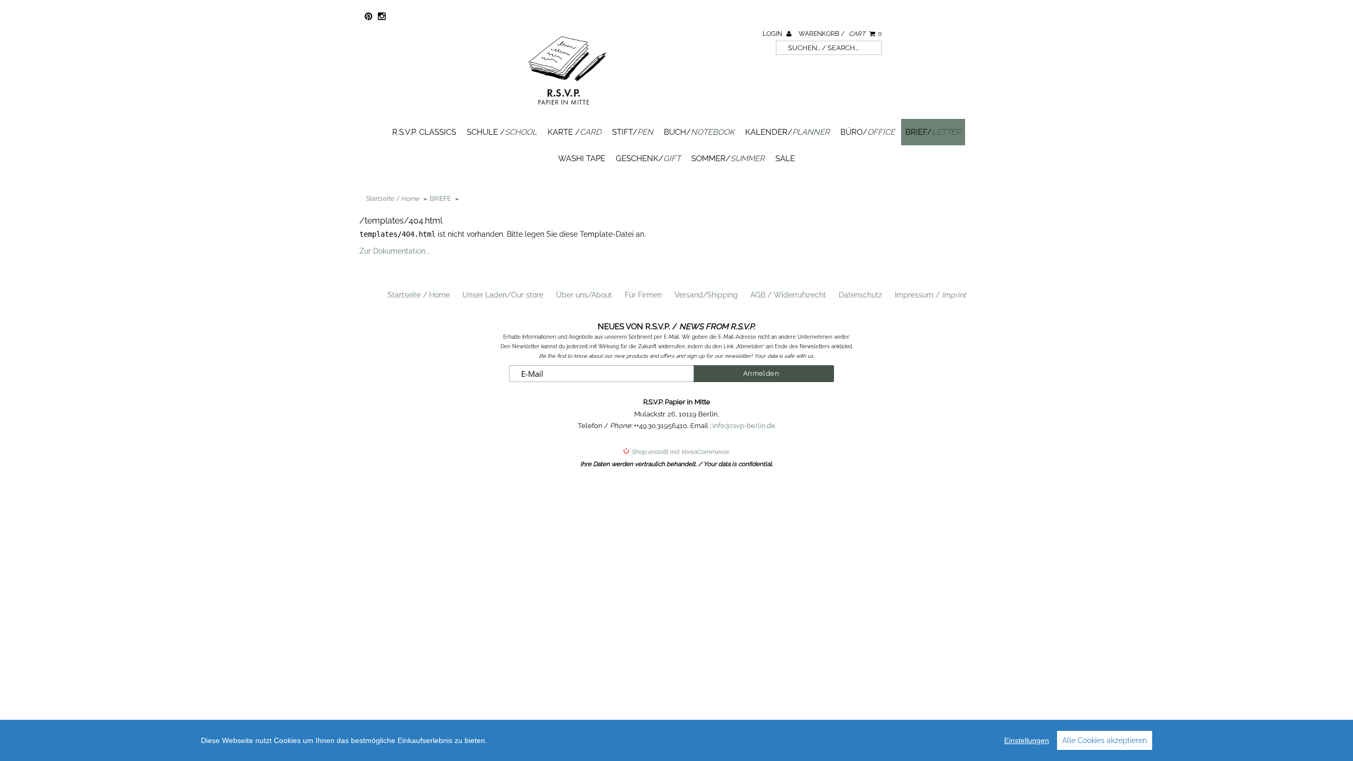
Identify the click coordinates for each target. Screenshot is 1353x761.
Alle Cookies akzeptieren (1104, 740)
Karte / (574, 132)
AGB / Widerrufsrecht (788, 295)
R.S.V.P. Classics (424, 132)
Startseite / (392, 198)
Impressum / (930, 295)
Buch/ (699, 132)
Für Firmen (643, 295)
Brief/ (933, 132)
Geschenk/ (648, 158)
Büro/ (867, 132)
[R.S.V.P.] (567, 109)
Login (773, 34)
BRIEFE (440, 198)
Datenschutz (860, 295)
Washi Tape (581, 158)
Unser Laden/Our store (502, 295)
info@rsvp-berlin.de (743, 426)
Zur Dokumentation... (394, 251)
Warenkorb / (840, 34)
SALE (785, 158)
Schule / (502, 132)
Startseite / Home (418, 295)
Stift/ (632, 132)
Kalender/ (787, 132)
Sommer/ (728, 158)
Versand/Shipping (706, 295)
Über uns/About (584, 295)
